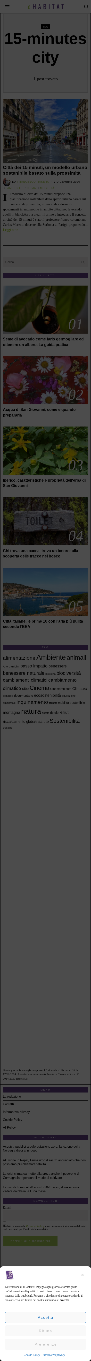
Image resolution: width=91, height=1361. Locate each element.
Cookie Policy (32, 1355)
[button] (83, 1274)
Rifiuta (45, 1331)
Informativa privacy (53, 1355)
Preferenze (45, 1344)
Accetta (45, 1317)
